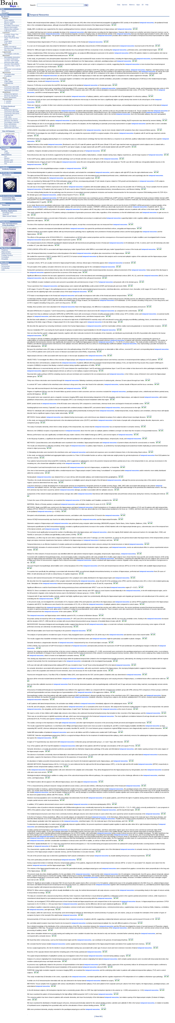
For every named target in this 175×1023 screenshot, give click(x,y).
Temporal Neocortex (39, 15)
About (3, 11)
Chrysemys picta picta (11, 88)
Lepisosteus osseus (11, 119)
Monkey (7, 158)
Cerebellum (5, 257)
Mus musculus (9, 50)
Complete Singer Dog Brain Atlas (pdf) (11, 35)
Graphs (6, 153)
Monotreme (7, 72)
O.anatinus (7, 76)
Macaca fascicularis (11, 27)
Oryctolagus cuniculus (11, 53)
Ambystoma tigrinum (11, 94)
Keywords (4, 264)
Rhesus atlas (8, 24)
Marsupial (6, 55)
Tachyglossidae (9, 74)
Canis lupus (8, 41)
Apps (138, 4)
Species (124, 4)
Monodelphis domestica (12, 57)
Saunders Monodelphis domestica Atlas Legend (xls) (12, 65)
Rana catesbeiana (10, 97)
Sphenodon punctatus (11, 90)
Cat (5, 156)
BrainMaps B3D (8, 212)
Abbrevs (132, 4)
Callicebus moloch (10, 31)
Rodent (5, 45)
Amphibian (7, 92)
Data (118, 4)
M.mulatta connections (11, 25)
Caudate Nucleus (7, 255)
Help (146, 4)
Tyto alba (7, 79)
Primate (5, 18)
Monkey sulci (8, 160)
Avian (5, 78)
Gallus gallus (8, 81)
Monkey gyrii (8, 162)
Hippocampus (6, 252)
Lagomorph (7, 52)
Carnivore (6, 32)
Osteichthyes (7, 99)
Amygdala (4, 259)
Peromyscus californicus (12, 48)
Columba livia (8, 83)
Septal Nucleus (6, 253)
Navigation (5, 13)
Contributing (5, 268)
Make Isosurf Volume (10, 216)
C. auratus (7, 101)
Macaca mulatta (9, 22)
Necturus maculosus (11, 96)
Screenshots (5, 266)
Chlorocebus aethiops (11, 29)
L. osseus (7, 103)
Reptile (5, 85)
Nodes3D (6, 214)
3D (143, 4)
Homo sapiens (9, 20)
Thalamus (4, 250)
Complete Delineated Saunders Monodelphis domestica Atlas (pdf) (11, 60)
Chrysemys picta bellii (11, 87)
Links (3, 270)
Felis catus (7, 43)
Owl (5, 163)
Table (6, 151)
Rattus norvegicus (10, 46)
